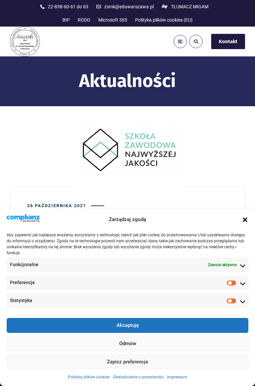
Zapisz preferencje (127, 362)
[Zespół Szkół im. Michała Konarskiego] (25, 41)
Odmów (127, 344)
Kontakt (228, 41)
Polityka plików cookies (89, 377)
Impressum (177, 377)
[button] (245, 219)
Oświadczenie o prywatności (138, 377)
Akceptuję (128, 325)
